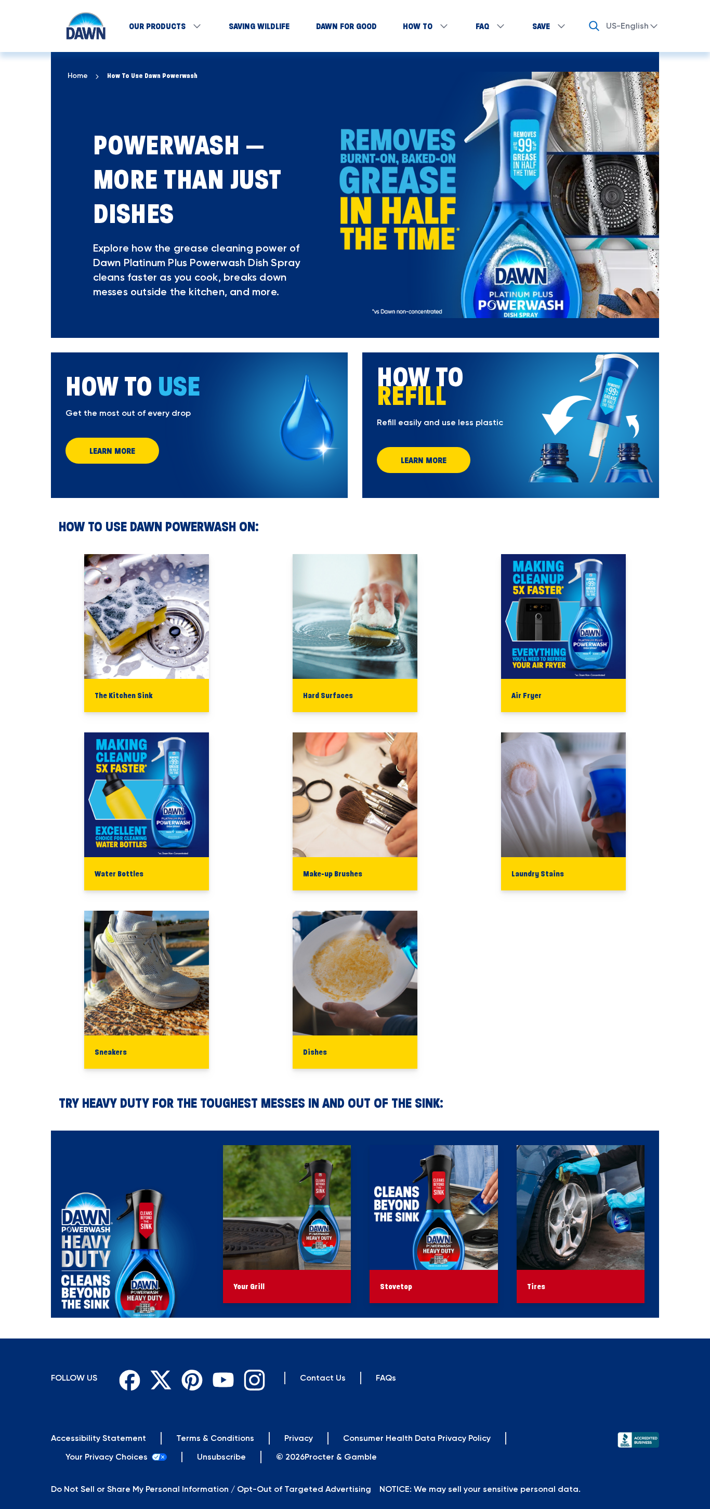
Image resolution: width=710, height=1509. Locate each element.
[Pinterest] (189, 1378)
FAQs (386, 1378)
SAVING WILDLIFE (259, 26)
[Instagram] (252, 1378)
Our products (157, 26)
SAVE (541, 26)
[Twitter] (158, 1378)
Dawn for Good (346, 26)
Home (78, 75)
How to (417, 26)
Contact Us (323, 1378)
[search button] (594, 26)
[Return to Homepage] (81, 26)
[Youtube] (221, 1378)
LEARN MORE (112, 450)
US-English (627, 26)
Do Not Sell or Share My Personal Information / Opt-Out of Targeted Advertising (211, 1489)
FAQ (482, 26)
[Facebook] (127, 1378)
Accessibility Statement (98, 1438)
